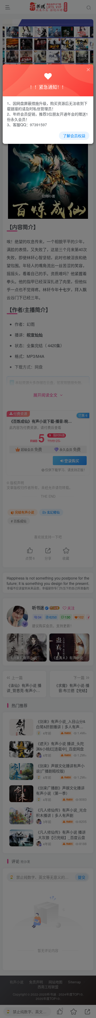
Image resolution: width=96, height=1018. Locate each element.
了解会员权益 (74, 135)
